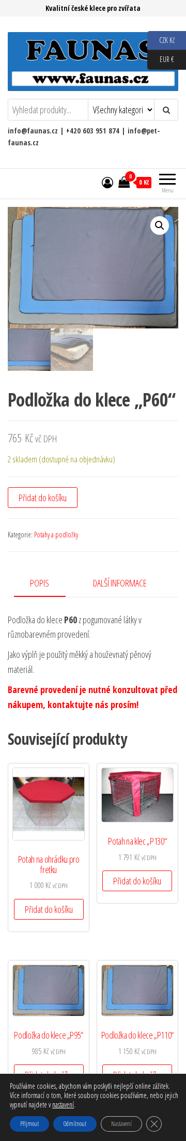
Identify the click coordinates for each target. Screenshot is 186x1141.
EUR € (160, 59)
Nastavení (121, 1123)
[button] (159, 225)
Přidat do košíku (43, 497)
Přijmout (29, 1123)
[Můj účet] (107, 182)
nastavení (63, 1104)
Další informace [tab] (120, 583)
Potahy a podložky (56, 534)
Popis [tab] (39, 583)
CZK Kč (161, 39)
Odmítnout (75, 1123)
